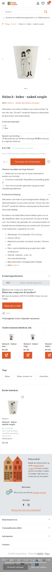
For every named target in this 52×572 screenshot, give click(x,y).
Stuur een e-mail (12, 305)
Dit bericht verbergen (15, 567)
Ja (5, 125)
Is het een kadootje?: (11, 122)
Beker (7, 376)
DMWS (40, 554)
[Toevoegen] (6, 355)
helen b (16, 265)
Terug (7, 24)
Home (13, 24)
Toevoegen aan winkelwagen (27, 162)
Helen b (10, 103)
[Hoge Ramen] (15, 3)
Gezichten (44, 376)
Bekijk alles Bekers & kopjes (28, 103)
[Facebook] (23, 505)
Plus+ (47, 554)
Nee (6, 128)
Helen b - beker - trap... (31, 345)
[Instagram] (28, 505)
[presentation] (3, 59)
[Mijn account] (38, 3)
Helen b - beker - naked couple (10, 423)
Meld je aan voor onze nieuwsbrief (26, 510)
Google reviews (39, 492)
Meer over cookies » (39, 567)
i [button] (21, 136)
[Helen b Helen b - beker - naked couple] (13, 406)
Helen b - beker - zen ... (10, 345)
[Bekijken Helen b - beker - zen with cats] (11, 337)
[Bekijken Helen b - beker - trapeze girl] (33, 337)
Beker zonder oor (24, 376)
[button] (25, 88)
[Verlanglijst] (43, 3)
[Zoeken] (46, 11)
